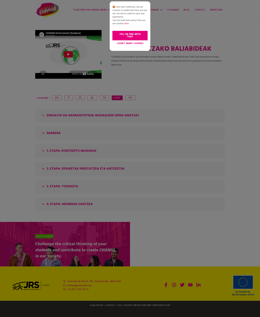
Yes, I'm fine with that (130, 35)
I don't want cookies (130, 43)
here (126, 23)
